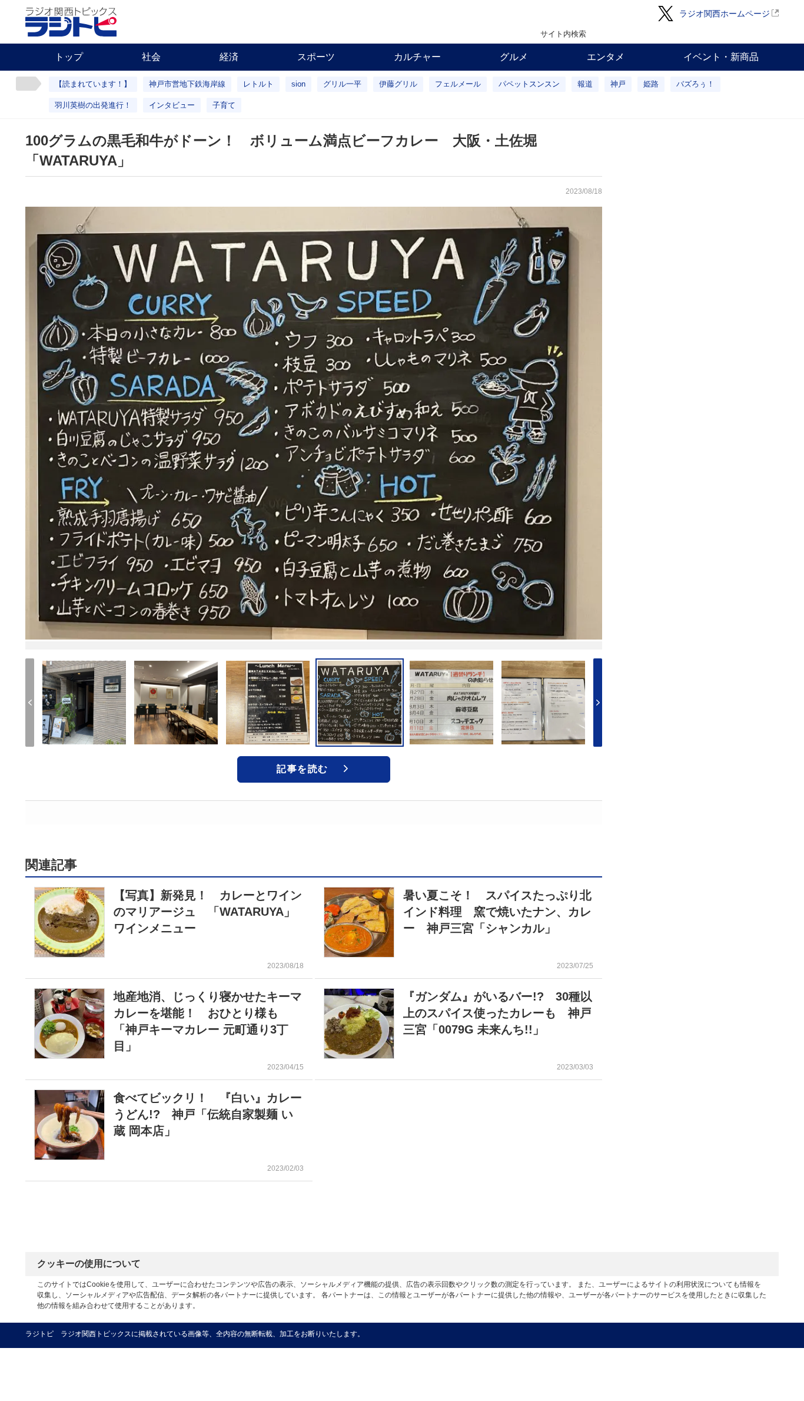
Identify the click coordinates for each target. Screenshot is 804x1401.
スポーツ (316, 57)
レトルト (258, 84)
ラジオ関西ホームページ (724, 13)
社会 (151, 57)
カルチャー (417, 57)
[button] (597, 702)
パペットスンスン (529, 84)
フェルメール (458, 84)
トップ (69, 57)
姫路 (651, 84)
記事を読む (302, 769)
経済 (229, 57)
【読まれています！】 (93, 84)
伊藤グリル (398, 84)
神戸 (618, 84)
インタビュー (172, 105)
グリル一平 (342, 84)
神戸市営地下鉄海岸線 (187, 84)
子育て (223, 105)
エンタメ (605, 57)
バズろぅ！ (695, 84)
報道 (585, 84)
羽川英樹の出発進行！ (93, 105)
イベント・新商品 (721, 57)
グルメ (514, 57)
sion (298, 84)
